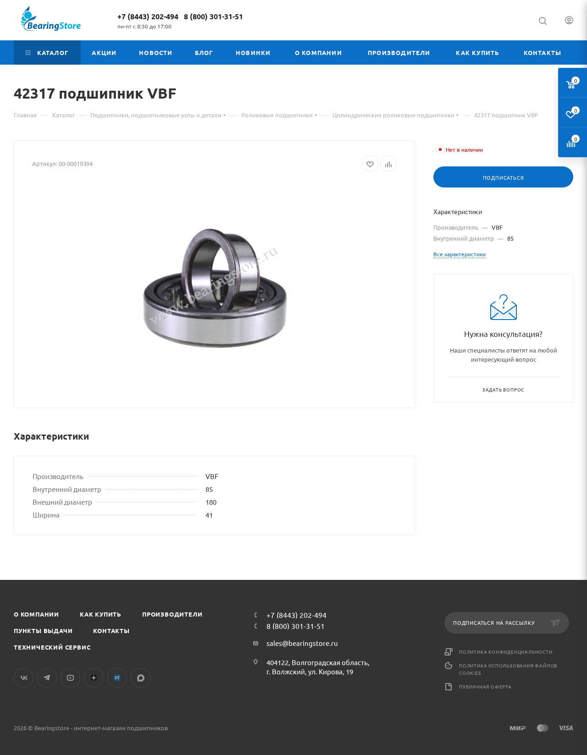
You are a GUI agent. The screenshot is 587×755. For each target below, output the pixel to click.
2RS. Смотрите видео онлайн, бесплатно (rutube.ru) (117, 678)
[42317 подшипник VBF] (214, 286)
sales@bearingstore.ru (302, 643)
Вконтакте (23, 678)
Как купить (101, 614)
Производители (172, 614)
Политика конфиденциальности (506, 651)
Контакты (111, 630)
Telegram (47, 678)
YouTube (70, 678)
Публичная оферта (485, 686)
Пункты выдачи (43, 630)
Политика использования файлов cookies (508, 669)
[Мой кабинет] (569, 21)
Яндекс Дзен (94, 678)
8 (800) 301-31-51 (213, 16)
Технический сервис (52, 647)
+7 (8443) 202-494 (147, 16)
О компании (36, 614)
